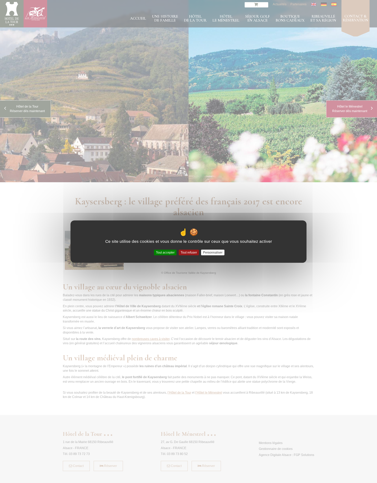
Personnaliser (212, 252)
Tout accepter (165, 252)
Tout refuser (189, 252)
